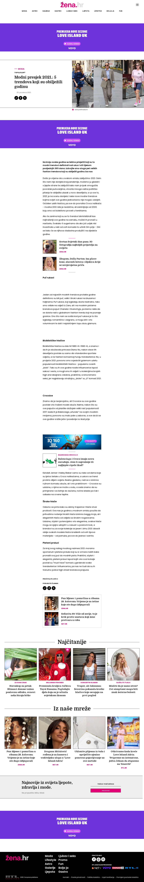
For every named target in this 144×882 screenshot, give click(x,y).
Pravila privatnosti (78, 877)
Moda (24, 11)
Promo (62, 860)
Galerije (46, 11)
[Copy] (16, 99)
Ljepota (85, 11)
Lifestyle (98, 11)
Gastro (58, 11)
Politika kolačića (93, 877)
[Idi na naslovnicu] (72, 7)
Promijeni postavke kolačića (127, 877)
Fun (120, 11)
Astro (34, 11)
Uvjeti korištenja (108, 877)
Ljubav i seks (71, 11)
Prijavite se (105, 790)
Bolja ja (110, 11)
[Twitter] (25, 99)
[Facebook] (21, 99)
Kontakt (66, 877)
